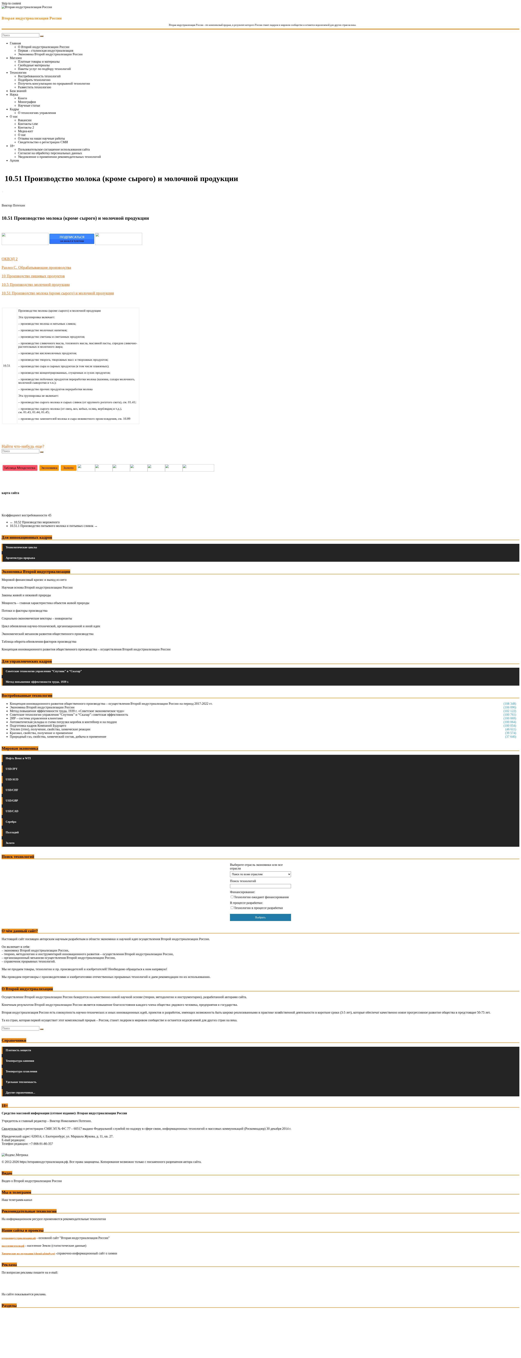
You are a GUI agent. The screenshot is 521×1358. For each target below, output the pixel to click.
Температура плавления (21, 1071)
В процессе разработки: (246, 903)
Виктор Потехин (13, 205)
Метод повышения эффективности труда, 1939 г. (37, 681)
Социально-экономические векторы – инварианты (37, 618)
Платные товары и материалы (39, 61)
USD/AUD (12, 779)
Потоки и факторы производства (24, 610)
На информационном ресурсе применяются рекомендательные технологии (54, 1219)
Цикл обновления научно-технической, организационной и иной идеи (51, 626)
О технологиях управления (37, 113)
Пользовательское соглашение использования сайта (54, 149)
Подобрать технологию (34, 80)
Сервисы (8, 1352)
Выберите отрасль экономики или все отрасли (256, 866)
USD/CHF (12, 790)
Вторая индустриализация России (32, 18)
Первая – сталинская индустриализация (45, 50)
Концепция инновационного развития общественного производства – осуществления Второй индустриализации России (86, 649)
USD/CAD (12, 811)
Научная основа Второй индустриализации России (37, 587)
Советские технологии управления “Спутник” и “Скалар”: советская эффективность (69, 714)
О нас (14, 116)
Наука (14, 94)
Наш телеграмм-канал (17, 1200)
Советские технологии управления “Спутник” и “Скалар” (44, 671)
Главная (15, 43)
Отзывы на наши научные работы (41, 138)
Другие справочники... (20, 1092)
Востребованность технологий (39, 76)
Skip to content (11, 3)
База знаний (18, 91)
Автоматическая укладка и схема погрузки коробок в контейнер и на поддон (63, 722)
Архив (14, 160)
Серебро (11, 821)
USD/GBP (12, 800)
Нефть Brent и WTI (18, 758)
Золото (10, 843)
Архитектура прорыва (20, 557)
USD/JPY (12, 768)
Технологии (18, 72)
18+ (12, 145)
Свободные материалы (34, 65)
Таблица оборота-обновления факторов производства (39, 641)
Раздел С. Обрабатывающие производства (36, 267)
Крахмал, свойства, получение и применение (41, 733)
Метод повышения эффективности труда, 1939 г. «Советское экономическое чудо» (67, 711)
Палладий (12, 832)
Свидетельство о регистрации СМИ (43, 142)
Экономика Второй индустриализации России (50, 54)
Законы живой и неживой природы (26, 595)
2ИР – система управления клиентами (36, 718)
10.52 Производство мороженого (35, 522)
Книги (22, 98)
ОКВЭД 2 (10, 259)
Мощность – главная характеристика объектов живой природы (45, 603)
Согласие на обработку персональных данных (50, 153)
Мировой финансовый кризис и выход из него (34, 579)
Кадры (14, 109)
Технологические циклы (21, 547)
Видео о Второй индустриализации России (32, 1181)
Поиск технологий (243, 881)
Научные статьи (29, 105)
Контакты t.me (28, 124)
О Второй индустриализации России (43, 47)
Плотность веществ (18, 1050)
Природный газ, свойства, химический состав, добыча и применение (58, 736)
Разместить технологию (34, 87)
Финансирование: (242, 892)
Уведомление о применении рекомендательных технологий (59, 156)
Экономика (10, 1313)
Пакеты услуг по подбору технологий (44, 69)
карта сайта (10, 493)
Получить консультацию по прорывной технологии (54, 83)
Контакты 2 (26, 127)
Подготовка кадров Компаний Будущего (38, 725)
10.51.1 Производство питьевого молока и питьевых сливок (53, 526)
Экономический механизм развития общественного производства (47, 634)
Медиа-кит (25, 131)
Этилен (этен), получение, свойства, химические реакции (50, 729)
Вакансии (25, 120)
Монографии (27, 102)
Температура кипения (20, 1060)
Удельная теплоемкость (21, 1082)
